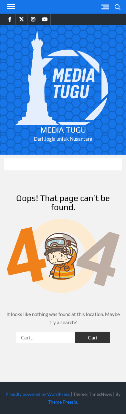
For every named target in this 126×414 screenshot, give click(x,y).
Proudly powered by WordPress (37, 394)
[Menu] (10, 6)
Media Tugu (63, 129)
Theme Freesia (62, 402)
